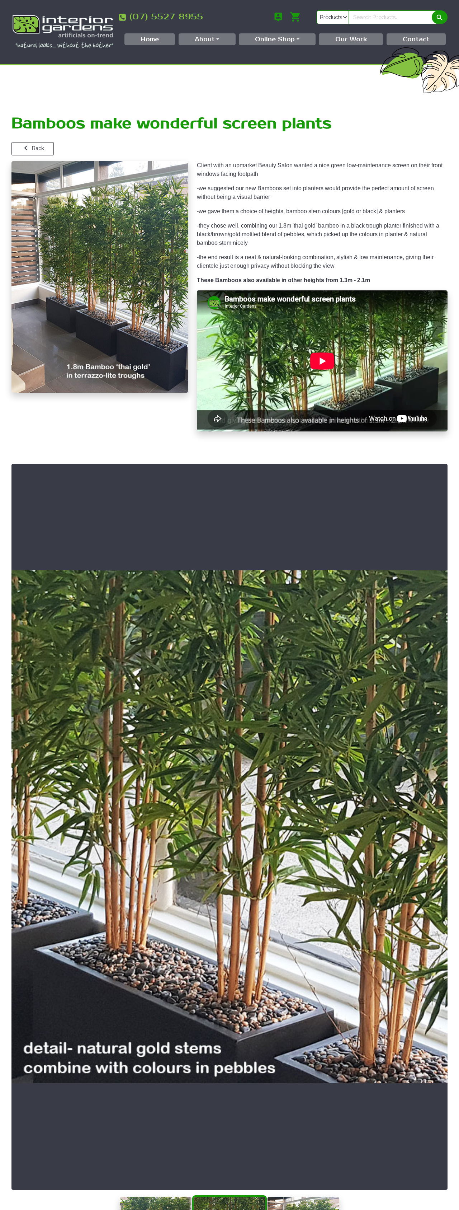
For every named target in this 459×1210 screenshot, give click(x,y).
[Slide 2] (229, 1197)
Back (37, 148)
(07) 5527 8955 (166, 17)
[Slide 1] (155, 1197)
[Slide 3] (303, 1197)
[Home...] (62, 31)
